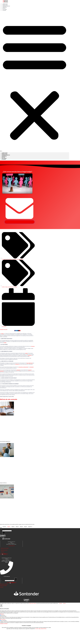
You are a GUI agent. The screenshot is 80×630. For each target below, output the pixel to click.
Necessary (3, 615)
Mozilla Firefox (43, 628)
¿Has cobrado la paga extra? (5, 441)
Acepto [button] (64, 603)
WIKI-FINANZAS (4, 158)
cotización (17, 364)
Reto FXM (3, 157)
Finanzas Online (4, 153)
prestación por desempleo (23, 367)
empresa (32, 346)
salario (26, 353)
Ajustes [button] (60, 603)
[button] (34, 82)
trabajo (15, 286)
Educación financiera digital (7, 259)
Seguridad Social (29, 363)
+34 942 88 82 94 (11, 545)
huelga (6, 286)
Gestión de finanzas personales (17, 259)
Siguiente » (30, 526)
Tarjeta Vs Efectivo (3, 482)
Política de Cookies (32, 603)
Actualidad (4, 10)
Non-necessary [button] (2, 619)
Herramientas (4, 156)
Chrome (36, 628)
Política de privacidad (4, 548)
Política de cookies (4, 550)
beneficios (30, 355)
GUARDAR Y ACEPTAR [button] (3, 623)
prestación (32, 367)
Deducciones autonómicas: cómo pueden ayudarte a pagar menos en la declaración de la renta (17, 524)
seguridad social (11, 286)
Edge (39, 628)
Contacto (2, 551)
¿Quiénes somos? (5, 152)
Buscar (3, 529)
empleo (3, 286)
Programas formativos (6, 155)
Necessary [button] (2, 614)
